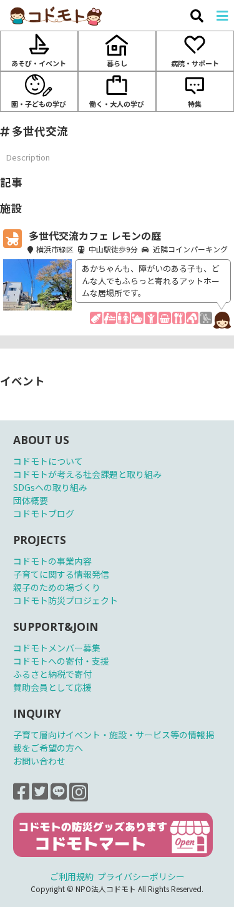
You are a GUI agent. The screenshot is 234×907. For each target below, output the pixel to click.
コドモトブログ (43, 513)
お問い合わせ (39, 761)
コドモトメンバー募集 (56, 648)
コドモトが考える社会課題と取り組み (87, 474)
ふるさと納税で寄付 (52, 674)
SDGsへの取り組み (50, 487)
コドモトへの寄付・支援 (61, 661)
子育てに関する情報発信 (61, 574)
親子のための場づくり (56, 587)
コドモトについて (48, 461)
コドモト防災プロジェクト (65, 600)
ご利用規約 (72, 876)
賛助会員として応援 (52, 687)
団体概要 (30, 500)
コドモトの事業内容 (52, 561)
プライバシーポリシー (141, 876)
